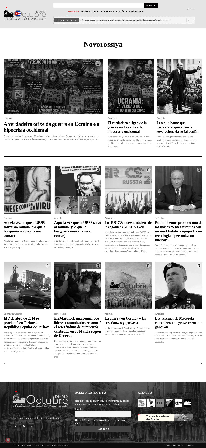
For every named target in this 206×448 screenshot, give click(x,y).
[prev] (188, 20)
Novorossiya (60, 313)
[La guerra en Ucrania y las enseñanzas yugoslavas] (128, 285)
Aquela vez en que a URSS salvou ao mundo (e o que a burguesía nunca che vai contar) (24, 229)
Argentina (109, 218)
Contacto (189, 445)
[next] (193, 20)
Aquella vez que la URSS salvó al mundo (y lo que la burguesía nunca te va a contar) (77, 229)
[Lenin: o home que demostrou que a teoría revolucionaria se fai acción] (180, 86)
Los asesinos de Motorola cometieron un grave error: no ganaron (178, 322)
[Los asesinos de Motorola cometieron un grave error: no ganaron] (179, 285)
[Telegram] (24, 426)
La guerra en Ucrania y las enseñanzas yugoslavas (125, 320)
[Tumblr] (32, 426)
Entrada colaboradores (173, 445)
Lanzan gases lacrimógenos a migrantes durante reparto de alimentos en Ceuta (120, 20)
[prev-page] (6, 363)
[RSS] (16, 426)
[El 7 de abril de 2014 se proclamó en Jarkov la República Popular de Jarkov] (27, 285)
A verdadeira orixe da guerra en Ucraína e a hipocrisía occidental (51, 127)
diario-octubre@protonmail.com (42, 418)
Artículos (8, 118)
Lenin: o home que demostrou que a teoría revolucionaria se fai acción (177, 127)
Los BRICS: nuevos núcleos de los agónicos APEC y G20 (128, 224)
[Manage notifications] (7, 440)
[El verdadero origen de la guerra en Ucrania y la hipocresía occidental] (131, 86)
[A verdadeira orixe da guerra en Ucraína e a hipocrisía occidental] (53, 86)
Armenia (161, 118)
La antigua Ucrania (13, 313)
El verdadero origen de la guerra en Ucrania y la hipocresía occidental (127, 127)
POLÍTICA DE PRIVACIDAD (57, 445)
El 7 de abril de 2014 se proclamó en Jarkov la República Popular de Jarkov (26, 322)
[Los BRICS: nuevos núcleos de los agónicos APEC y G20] (128, 190)
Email (78, 409)
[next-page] (200, 363)
